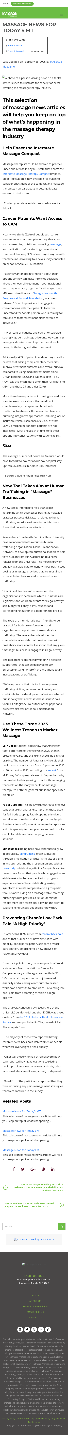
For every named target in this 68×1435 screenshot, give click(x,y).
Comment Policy (42, 1418)
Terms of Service (25, 1418)
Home (35, 1295)
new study (9, 868)
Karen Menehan (15, 45)
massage (55, 244)
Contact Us (35, 1317)
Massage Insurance (35, 1306)
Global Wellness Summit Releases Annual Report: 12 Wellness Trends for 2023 (29, 1205)
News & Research (16, 51)
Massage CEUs (35, 1312)
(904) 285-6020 (34, 1276)
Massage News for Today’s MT (21, 1111)
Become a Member (22, 3)
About (5, 3)
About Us (35, 1301)
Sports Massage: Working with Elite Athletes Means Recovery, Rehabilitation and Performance (38, 1187)
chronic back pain (52, 934)
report (52, 770)
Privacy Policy (8, 1418)
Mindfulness (27, 854)
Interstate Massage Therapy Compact (26, 174)
